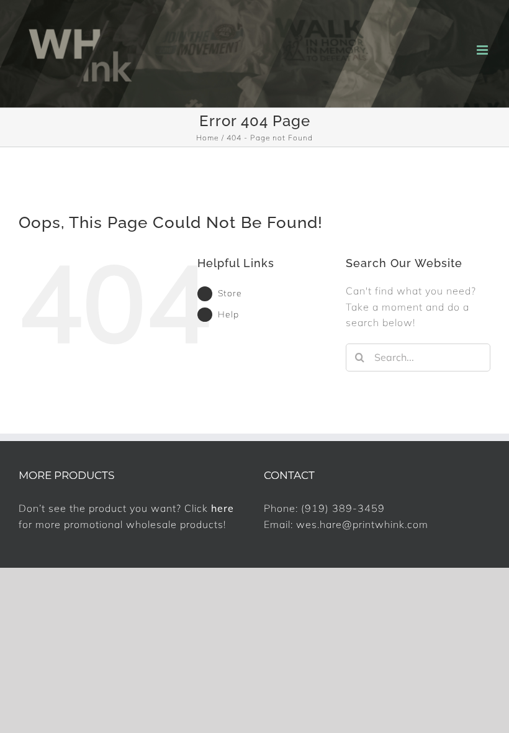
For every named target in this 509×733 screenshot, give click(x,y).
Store (230, 293)
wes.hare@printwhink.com (362, 524)
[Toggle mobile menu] (483, 50)
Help (228, 314)
